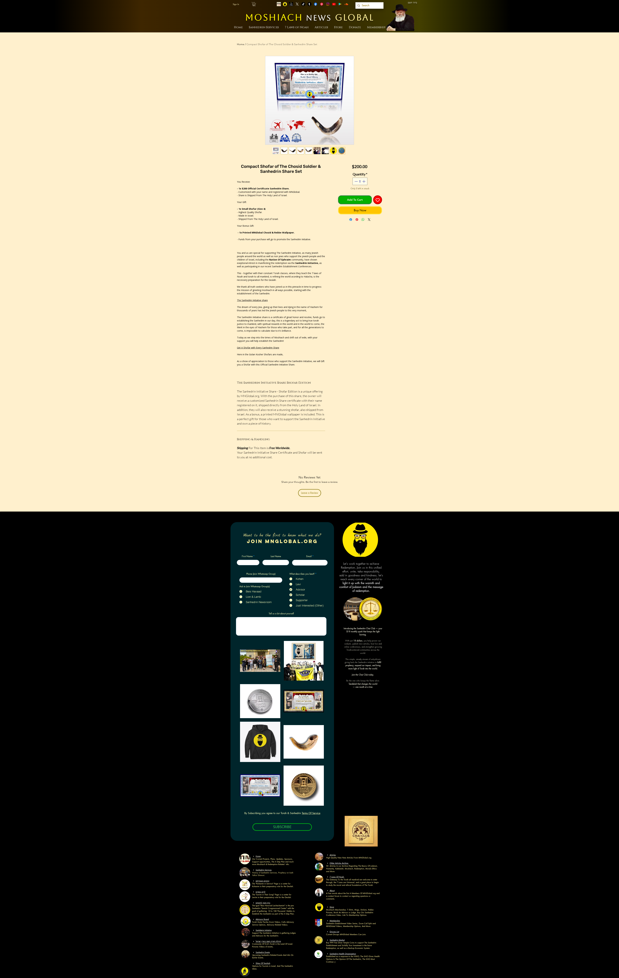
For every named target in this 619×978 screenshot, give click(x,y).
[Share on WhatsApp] (363, 219)
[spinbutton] (360, 181)
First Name (247, 556)
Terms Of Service (311, 813)
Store (332, 907)
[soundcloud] (346, 4)
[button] (254, 4)
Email (309, 556)
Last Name (276, 556)
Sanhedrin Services (264, 870)
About (332, 890)
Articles (333, 855)
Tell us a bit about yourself (281, 613)
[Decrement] (356, 181)
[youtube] (334, 4)
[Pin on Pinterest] (357, 219)
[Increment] (364, 181)
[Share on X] (369, 219)
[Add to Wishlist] (377, 199)
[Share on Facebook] (351, 219)
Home (240, 44)
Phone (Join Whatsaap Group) (260, 574)
